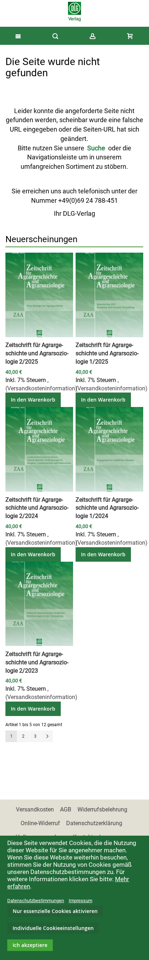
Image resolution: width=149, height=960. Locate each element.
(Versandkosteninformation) (41, 388)
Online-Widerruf (40, 823)
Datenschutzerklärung (94, 823)
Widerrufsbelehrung (102, 809)
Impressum (80, 900)
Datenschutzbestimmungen (35, 900)
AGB (65, 809)
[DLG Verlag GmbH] (74, 11)
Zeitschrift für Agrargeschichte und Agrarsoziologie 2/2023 (36, 662)
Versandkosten (35, 809)
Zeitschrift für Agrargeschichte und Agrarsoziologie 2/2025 (36, 353)
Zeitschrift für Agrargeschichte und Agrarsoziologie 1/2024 (107, 508)
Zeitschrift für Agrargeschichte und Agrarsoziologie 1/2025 (107, 353)
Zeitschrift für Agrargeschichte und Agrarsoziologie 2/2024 (36, 508)
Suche (96, 148)
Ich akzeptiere (30, 945)
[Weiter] (47, 736)
